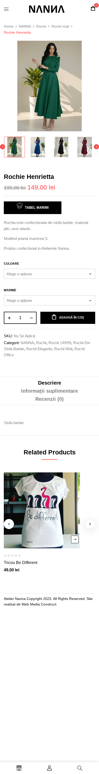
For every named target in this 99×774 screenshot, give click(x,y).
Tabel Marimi (37, 208)
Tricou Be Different (20, 562)
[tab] (49, 383)
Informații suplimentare (49, 391)
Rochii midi (60, 26)
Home (8, 26)
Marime (10, 290)
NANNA (25, 26)
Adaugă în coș (71, 317)
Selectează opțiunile (75, 539)
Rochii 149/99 (59, 343)
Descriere (49, 383)
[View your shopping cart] (93, 8)
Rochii (41, 26)
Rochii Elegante (39, 349)
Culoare (11, 263)
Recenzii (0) (49, 399)
